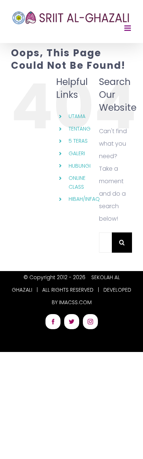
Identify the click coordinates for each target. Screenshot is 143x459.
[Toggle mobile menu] (128, 28)
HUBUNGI (80, 166)
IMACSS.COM (75, 302)
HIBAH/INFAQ (84, 199)
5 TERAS (78, 141)
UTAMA (77, 116)
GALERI (77, 153)
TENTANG (80, 128)
